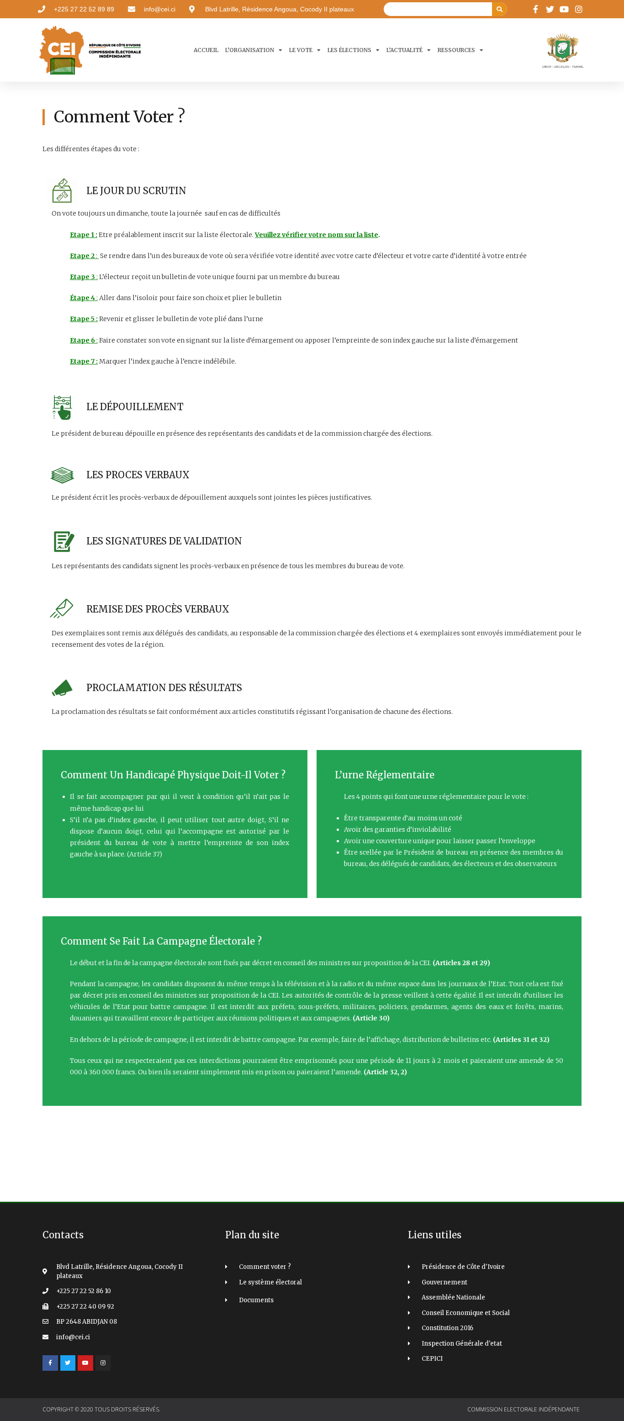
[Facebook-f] (50, 1363)
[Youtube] (85, 1363)
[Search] (499, 9)
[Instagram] (103, 1363)
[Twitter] (68, 1363)
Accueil (206, 50)
